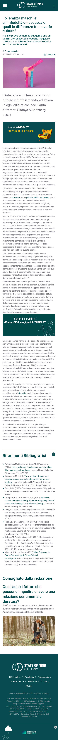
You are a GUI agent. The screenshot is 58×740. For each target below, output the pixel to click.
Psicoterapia (43, 677)
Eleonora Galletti (12, 51)
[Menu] (5, 5)
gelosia (29, 197)
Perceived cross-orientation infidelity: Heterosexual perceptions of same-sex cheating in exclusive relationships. (29, 500)
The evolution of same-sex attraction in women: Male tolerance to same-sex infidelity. (27, 479)
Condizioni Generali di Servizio (33, 714)
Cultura (44, 681)
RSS (35, 717)
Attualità (29, 686)
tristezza (45, 197)
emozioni (16, 197)
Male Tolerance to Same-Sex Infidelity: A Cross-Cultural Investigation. (27, 555)
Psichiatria (32, 681)
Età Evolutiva (15, 677)
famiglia (22, 393)
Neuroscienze (17, 681)
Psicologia (29, 677)
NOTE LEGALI (14, 714)
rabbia (36, 197)
